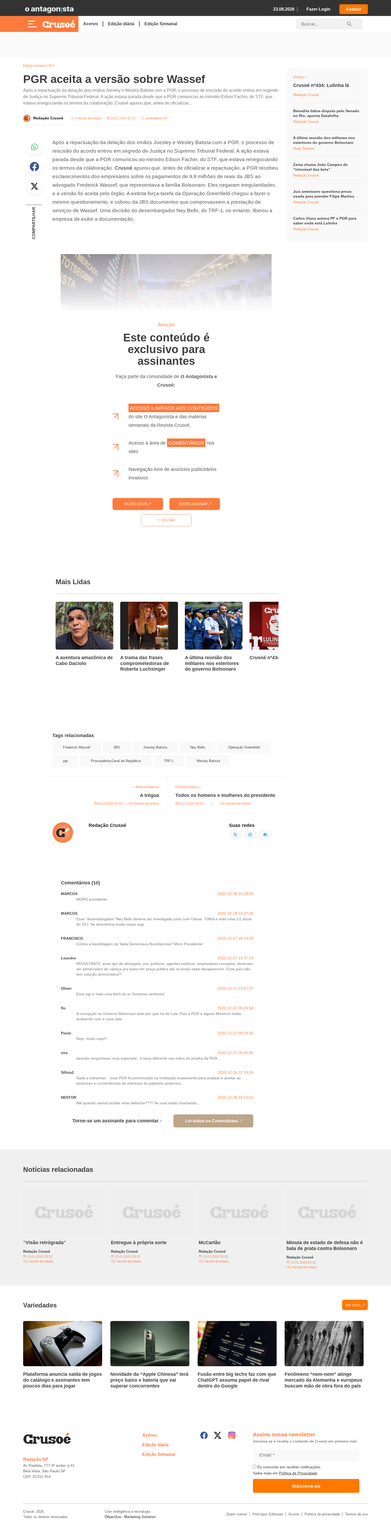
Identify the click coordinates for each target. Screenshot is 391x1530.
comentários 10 (155, 118)
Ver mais (353, 1304)
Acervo (90, 24)
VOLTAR (167, 520)
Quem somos (236, 1514)
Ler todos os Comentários (211, 1121)
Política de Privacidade (298, 1473)
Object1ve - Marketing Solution (130, 1517)
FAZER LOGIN (136, 504)
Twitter (34, 186)
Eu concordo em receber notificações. (288, 1467)
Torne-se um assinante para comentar (115, 1120)
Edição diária (121, 24)
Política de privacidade (322, 1514)
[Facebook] (204, 1435)
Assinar (353, 9)
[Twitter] (217, 1435)
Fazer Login (318, 9)
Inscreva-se (306, 1486)
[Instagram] (231, 1435)
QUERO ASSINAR (193, 504)
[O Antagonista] (49, 9)
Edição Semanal (160, 24)
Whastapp (34, 146)
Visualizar (303, 78)
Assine (294, 1514)
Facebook (34, 166)
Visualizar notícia (73, 605)
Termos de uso (356, 1514)
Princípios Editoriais (267, 1514)
